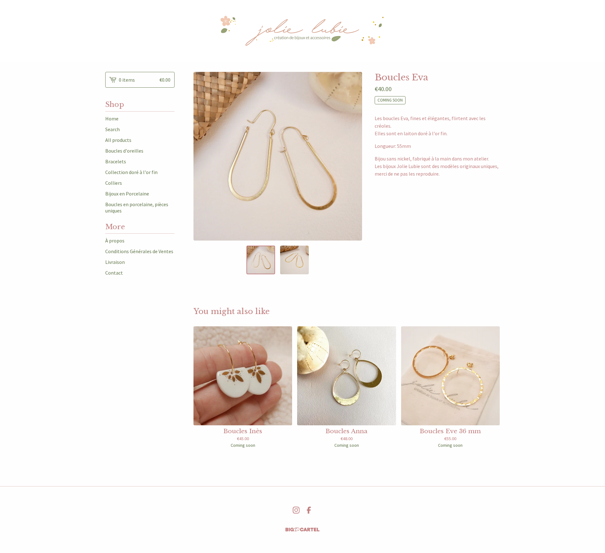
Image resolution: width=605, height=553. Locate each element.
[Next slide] (353, 156)
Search (112, 129)
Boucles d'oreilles (124, 151)
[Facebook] (309, 510)
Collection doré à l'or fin (131, 172)
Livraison (115, 262)
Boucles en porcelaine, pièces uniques (136, 207)
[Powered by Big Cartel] (302, 529)
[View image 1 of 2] (260, 260)
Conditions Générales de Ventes (139, 251)
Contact (114, 273)
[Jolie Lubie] (302, 31)
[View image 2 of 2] (294, 260)
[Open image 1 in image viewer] (277, 156)
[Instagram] (296, 510)
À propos (114, 240)
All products (118, 140)
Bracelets (115, 161)
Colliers (113, 183)
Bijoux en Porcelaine (127, 193)
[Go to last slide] (202, 156)
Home (111, 118)
